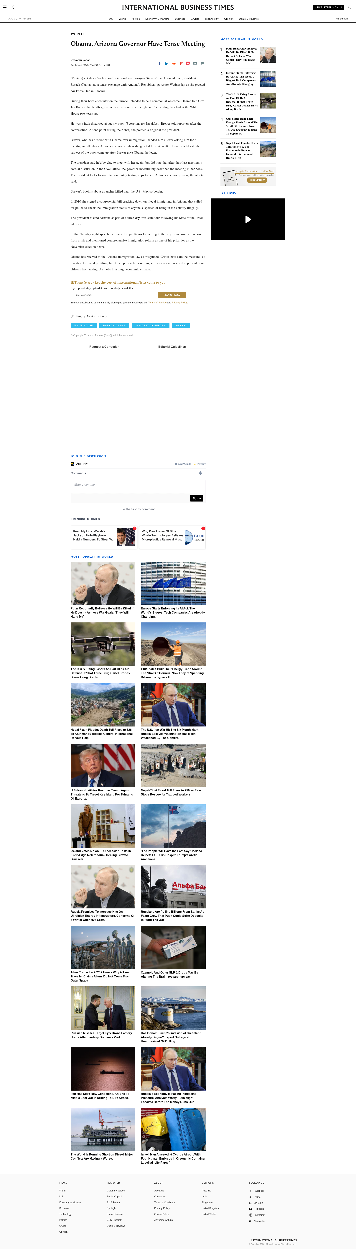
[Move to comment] (202, 63)
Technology (212, 18)
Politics (135, 18)
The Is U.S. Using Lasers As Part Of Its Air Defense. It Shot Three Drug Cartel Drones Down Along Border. (100, 673)
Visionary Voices (116, 1190)
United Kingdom (210, 1208)
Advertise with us (163, 1220)
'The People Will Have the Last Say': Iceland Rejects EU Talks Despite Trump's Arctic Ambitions (171, 855)
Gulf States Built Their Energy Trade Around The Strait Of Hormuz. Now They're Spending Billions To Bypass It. (172, 673)
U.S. (111, 18)
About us (159, 1190)
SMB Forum (113, 1202)
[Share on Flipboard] (181, 63)
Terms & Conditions (164, 1202)
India (204, 1196)
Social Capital (114, 1196)
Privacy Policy (179, 302)
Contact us (160, 1196)
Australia (206, 1190)
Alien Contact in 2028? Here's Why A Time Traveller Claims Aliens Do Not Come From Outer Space (100, 976)
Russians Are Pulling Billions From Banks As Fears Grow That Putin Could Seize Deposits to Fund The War (172, 915)
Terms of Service (157, 302)
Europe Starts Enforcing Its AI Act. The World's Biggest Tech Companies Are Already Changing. (173, 612)
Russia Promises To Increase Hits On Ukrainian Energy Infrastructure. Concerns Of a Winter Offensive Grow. (102, 915)
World (122, 18)
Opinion (228, 18)
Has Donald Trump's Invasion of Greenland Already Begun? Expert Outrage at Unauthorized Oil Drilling (171, 1037)
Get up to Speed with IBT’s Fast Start (254, 171)
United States (209, 1214)
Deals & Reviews (249, 18)
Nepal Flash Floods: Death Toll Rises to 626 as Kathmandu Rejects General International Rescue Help (102, 733)
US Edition (342, 18)
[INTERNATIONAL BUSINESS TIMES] (178, 8)
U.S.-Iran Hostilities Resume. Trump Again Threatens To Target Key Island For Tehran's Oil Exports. (102, 794)
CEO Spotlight (114, 1220)
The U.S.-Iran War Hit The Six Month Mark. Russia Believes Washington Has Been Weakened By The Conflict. (170, 733)
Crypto (195, 18)
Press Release (115, 1214)
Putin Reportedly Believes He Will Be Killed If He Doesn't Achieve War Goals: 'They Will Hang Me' (102, 612)
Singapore (207, 1202)
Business (180, 18)
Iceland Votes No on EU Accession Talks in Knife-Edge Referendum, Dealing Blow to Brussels (101, 855)
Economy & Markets (157, 18)
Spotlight (111, 1208)
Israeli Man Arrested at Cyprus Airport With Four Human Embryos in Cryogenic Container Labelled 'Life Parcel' (173, 1158)
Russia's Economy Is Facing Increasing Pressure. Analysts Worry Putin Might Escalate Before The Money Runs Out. (169, 1098)
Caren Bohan (82, 60)
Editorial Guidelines (172, 346)
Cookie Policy (161, 1214)
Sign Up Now (257, 180)
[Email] (195, 63)
